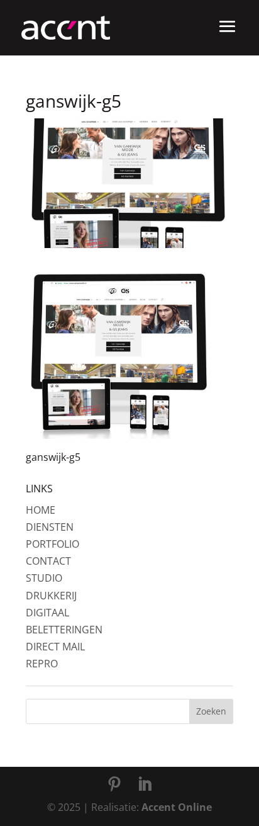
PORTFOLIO (52, 544)
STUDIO (44, 578)
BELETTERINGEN (64, 629)
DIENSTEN (50, 527)
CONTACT (48, 561)
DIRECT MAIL (55, 646)
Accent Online (176, 807)
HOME (40, 510)
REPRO (42, 663)
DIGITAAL (47, 613)
